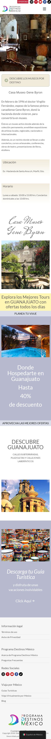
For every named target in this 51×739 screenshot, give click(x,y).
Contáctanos (17, 731)
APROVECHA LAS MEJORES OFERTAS (25, 423)
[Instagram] (31, 2)
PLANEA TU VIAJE (25, 313)
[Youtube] (40, 2)
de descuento (25, 404)
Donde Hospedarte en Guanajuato (25, 373)
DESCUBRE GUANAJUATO (25, 444)
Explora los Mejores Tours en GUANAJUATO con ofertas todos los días (25, 301)
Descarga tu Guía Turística (25, 574)
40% (25, 396)
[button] (25, 80)
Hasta (25, 387)
